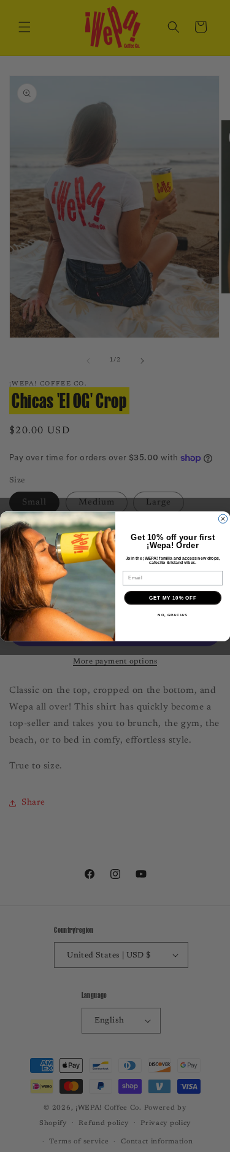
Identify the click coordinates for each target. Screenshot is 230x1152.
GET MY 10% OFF (172, 597)
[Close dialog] (222, 518)
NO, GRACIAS (173, 615)
